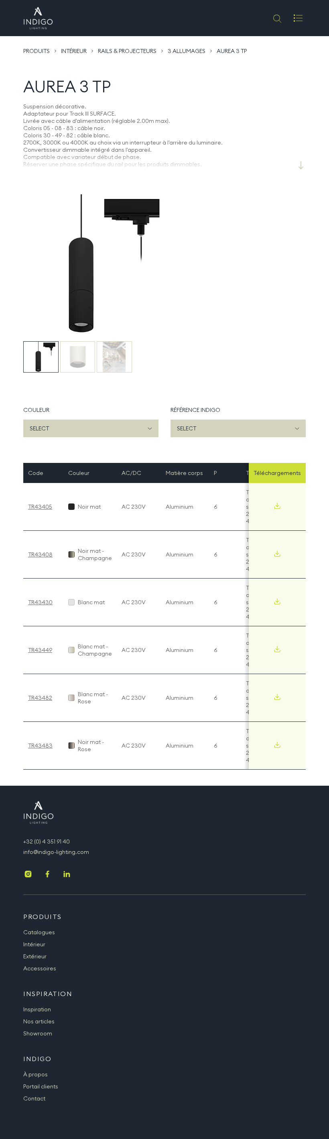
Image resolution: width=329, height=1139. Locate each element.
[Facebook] (47, 874)
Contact (34, 1098)
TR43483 (40, 745)
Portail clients (40, 1086)
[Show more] (301, 165)
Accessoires (39, 968)
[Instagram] (28, 874)
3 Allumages (186, 51)
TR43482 (40, 697)
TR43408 (40, 554)
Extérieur (35, 956)
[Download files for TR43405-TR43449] (277, 649)
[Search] (276, 18)
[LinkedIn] (66, 874)
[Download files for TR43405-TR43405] (277, 505)
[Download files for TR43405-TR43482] (277, 697)
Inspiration (37, 1009)
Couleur (36, 410)
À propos (35, 1074)
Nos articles (39, 1021)
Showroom (37, 1033)
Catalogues (39, 932)
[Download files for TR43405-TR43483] (277, 744)
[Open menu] (298, 18)
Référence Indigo (195, 410)
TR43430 (40, 602)
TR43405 (40, 506)
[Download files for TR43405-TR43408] (277, 553)
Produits (36, 51)
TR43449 (40, 650)
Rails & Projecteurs (127, 51)
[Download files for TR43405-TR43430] (277, 601)
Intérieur (74, 51)
